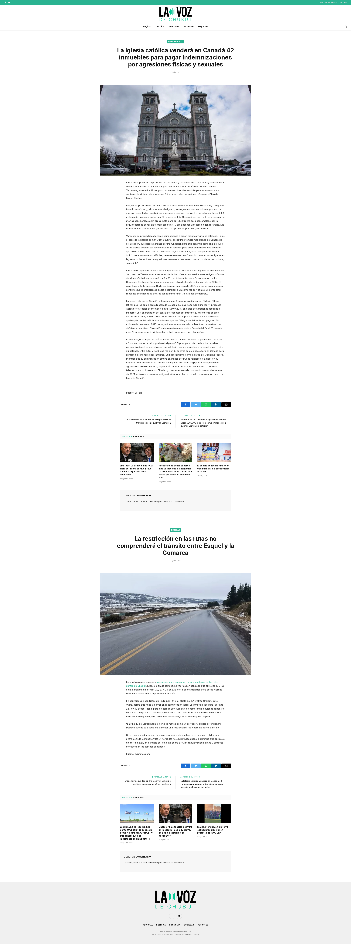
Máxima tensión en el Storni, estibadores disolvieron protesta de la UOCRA (212, 829)
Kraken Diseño (192, 934)
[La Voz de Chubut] (175, 14)
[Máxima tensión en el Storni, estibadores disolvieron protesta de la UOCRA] (214, 813)
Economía (174, 26)
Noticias (175, 530)
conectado (153, 501)
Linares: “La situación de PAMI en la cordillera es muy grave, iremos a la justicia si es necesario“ (136, 470)
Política (160, 26)
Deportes (203, 26)
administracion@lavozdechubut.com (175, 932)
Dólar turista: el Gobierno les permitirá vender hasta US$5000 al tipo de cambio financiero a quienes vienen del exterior (203, 422)
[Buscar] (345, 26)
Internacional (175, 42)
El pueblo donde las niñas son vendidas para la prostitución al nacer (213, 468)
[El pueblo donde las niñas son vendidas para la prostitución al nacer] (214, 452)
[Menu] (6, 14)
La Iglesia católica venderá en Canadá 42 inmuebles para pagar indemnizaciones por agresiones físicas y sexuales (202, 784)
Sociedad (189, 26)
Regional (147, 26)
